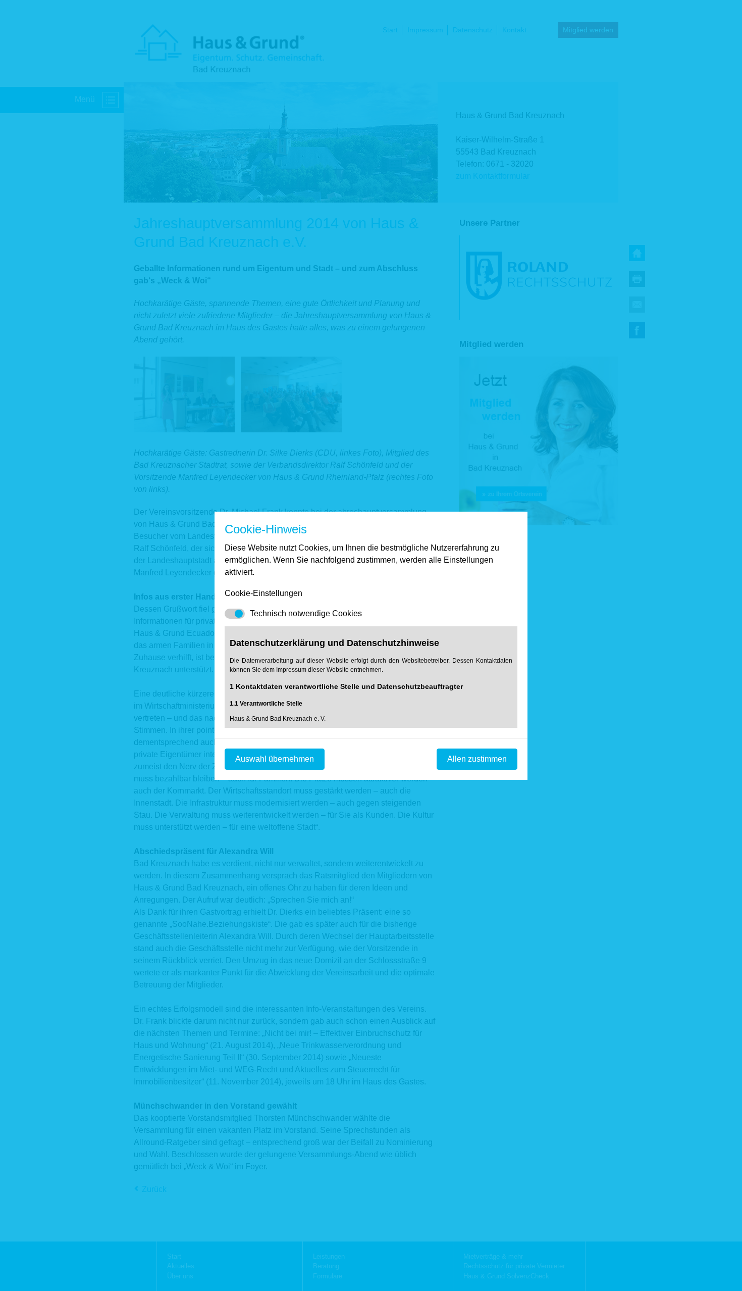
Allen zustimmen (477, 759)
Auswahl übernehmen (274, 759)
